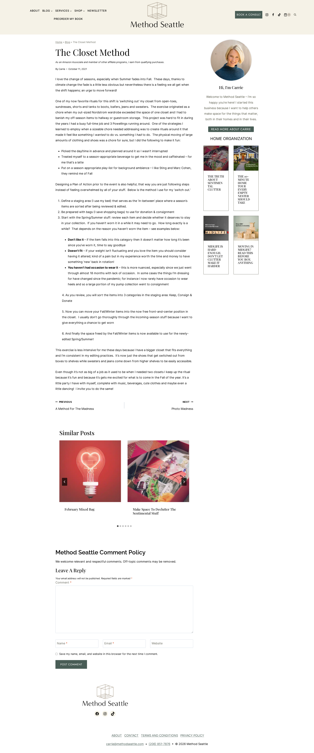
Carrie (62, 69)
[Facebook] (273, 15)
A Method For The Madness (74, 405)
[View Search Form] (295, 14)
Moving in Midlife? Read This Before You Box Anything (246, 254)
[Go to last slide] (64, 482)
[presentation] (90, 471)
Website (157, 643)
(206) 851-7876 (159, 744)
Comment (63, 582)
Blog (67, 42)
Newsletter (97, 10)
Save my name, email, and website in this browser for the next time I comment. (108, 654)
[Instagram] (267, 15)
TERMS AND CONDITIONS (159, 735)
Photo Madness (182, 405)
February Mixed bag (80, 509)
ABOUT (117, 735)
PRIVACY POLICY (192, 735)
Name (62, 643)
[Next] (184, 482)
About (35, 10)
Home (58, 42)
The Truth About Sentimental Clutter (216, 183)
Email (109, 643)
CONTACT (131, 735)
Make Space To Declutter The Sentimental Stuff (154, 511)
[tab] (118, 526)
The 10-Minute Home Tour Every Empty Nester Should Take (244, 189)
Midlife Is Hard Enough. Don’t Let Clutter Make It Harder (215, 256)
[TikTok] (279, 15)
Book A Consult (249, 15)
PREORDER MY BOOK (68, 18)
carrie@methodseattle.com (125, 744)
